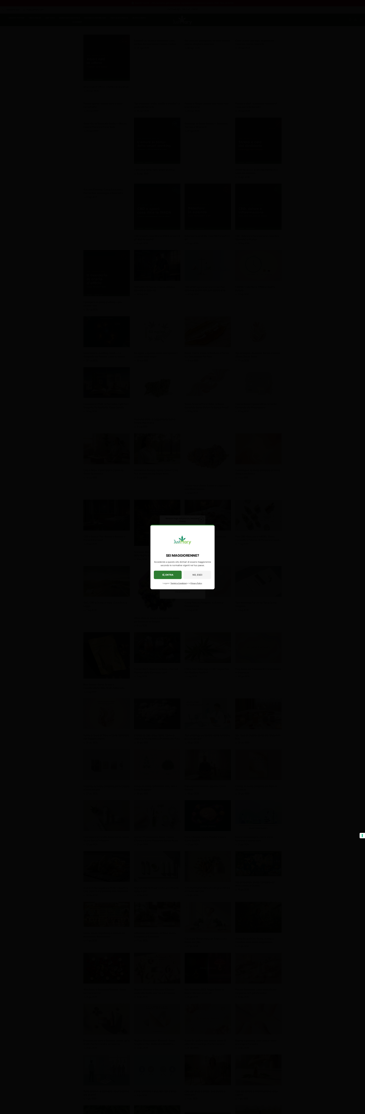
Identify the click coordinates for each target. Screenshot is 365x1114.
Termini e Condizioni (179, 583)
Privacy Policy (196, 583)
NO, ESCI (197, 574)
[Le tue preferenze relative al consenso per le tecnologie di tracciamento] (362, 835)
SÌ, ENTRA (167, 574)
